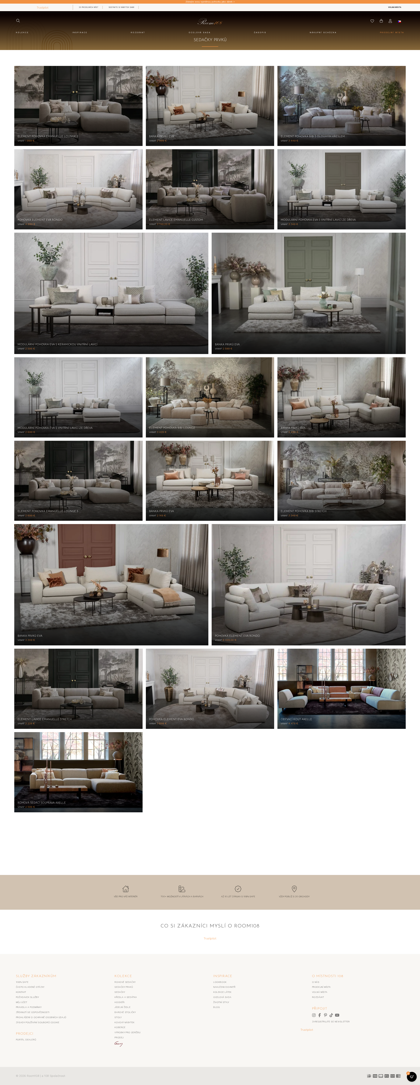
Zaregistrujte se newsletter (331, 1021)
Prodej (119, 1037)
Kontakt (21, 992)
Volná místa (319, 992)
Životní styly (221, 1002)
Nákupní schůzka (323, 32)
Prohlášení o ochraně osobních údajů (41, 1017)
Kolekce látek (222, 992)
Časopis (260, 32)
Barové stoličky (125, 1012)
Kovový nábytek (124, 1022)
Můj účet (21, 1002)
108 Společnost (54, 1075)
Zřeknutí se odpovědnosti (32, 1012)
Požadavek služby (27, 997)
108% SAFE (22, 982)
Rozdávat (138, 32)
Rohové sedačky (125, 982)
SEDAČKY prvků (124, 987)
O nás (315, 982)
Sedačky (120, 992)
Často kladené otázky (30, 987)
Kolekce (22, 32)
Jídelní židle (122, 1007)
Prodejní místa (392, 32)
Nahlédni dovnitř (224, 987)
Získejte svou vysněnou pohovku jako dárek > (210, 1)
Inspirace (79, 32)
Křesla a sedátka (126, 997)
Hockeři (120, 1002)
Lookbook (220, 982)
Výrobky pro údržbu (127, 1032)
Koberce (120, 1027)
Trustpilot (42, 7)
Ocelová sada (200, 32)
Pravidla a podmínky (29, 1007)
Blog (216, 1007)
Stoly (118, 1017)
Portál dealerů (26, 1039)
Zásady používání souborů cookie (37, 1022)
